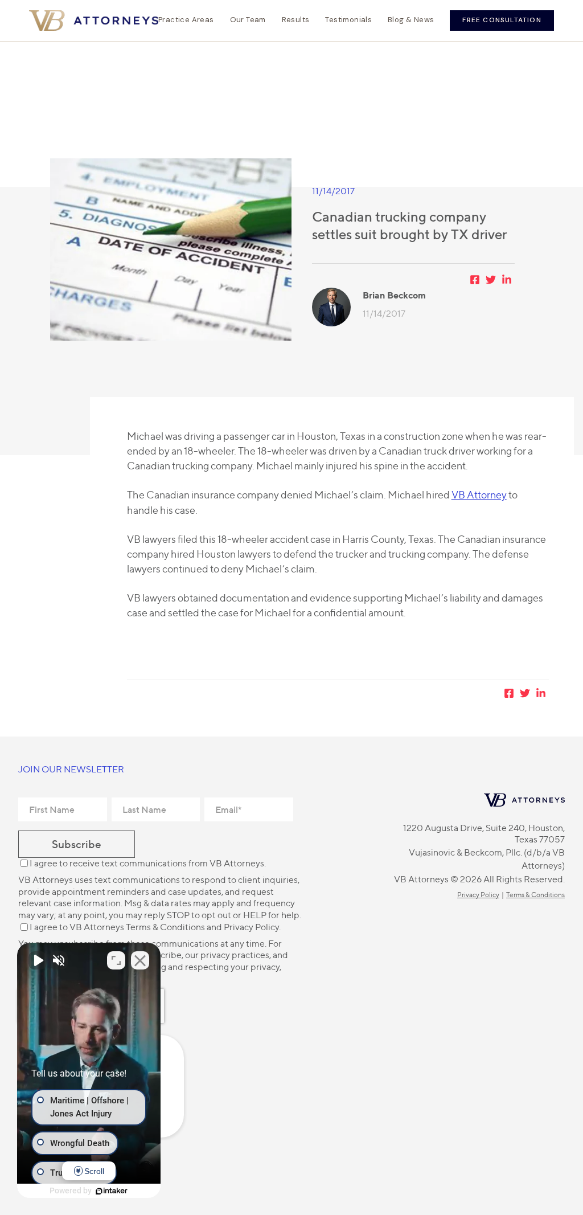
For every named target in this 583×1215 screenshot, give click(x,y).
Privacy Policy (251, 927)
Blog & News (411, 19)
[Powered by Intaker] (112, 1191)
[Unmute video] (37, 960)
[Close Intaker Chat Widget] (140, 960)
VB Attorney (479, 495)
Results (296, 19)
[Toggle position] (116, 960)
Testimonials (348, 19)
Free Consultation (501, 19)
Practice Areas (186, 19)
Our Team (248, 19)
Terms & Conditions (165, 927)
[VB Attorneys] (93, 20)
